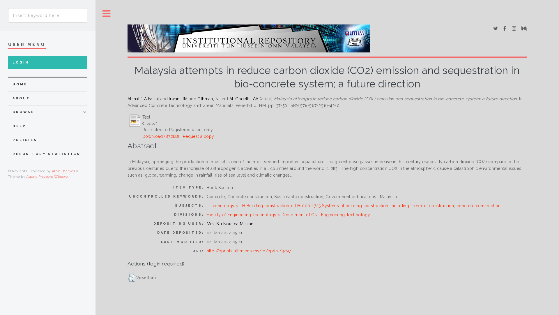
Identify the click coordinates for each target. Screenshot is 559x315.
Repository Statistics (46, 154)
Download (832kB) (160, 136)
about (21, 98)
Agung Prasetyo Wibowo (47, 177)
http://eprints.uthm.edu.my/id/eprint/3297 (249, 251)
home (20, 84)
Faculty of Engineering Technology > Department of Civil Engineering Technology (288, 214)
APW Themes (63, 171)
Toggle (106, 14)
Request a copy (198, 136)
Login (21, 62)
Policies (25, 140)
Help (19, 126)
